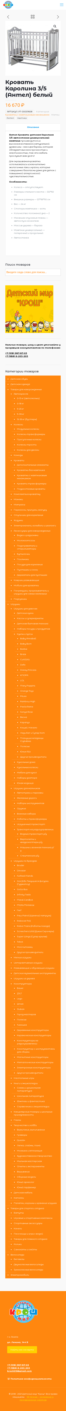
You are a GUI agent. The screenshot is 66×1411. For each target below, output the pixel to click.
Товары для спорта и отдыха (27, 1208)
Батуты (19, 1212)
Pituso (23, 696)
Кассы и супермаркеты (30, 618)
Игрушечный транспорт (31, 824)
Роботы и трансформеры (32, 819)
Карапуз (25, 722)
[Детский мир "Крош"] (8, 5)
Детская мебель (23, 1192)
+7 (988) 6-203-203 (16, 356)
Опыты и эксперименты (30, 1166)
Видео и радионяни (27, 535)
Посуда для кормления (30, 564)
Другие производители (33, 757)
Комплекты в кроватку (27, 494)
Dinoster (21, 870)
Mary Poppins (27, 685)
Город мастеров (26, 1014)
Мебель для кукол (27, 772)
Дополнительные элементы (33, 465)
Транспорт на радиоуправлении (35, 829)
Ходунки (18, 520)
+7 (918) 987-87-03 (16, 353)
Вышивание (23, 1171)
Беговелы (19, 1259)
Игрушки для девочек (25, 608)
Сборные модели (26, 1177)
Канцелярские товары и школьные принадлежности (33, 1113)
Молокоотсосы (26, 540)
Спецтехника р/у (29, 855)
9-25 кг (20, 408)
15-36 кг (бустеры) (27, 419)
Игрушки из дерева (24, 978)
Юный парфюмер (26, 1187)
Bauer (20, 988)
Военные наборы (26, 813)
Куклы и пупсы (25, 634)
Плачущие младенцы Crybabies (31, 739)
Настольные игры (24, 1078)
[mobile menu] (61, 4)
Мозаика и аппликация (29, 1150)
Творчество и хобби (25, 1125)
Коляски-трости (27, 444)
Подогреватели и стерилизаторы (27, 547)
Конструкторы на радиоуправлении (27, 1042)
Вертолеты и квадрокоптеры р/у (31, 840)
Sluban (21, 1009)
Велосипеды (17, 1254)
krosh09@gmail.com (19, 1371)
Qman (20, 1004)
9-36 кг (20, 414)
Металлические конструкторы (35, 1062)
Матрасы (19, 504)
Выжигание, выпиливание (31, 1129)
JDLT (19, 993)
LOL (22, 680)
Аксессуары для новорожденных (32, 530)
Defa (22, 664)
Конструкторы (23, 983)
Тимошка (22, 1025)
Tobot (20, 941)
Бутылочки (23, 554)
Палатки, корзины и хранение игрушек (35, 1203)
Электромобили (20, 1275)
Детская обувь (19, 379)
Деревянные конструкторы (33, 1030)
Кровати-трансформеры (31, 483)
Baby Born (26, 643)
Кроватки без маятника (31, 470)
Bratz (23, 654)
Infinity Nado (24, 894)
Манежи (18, 499)
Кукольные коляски (27, 767)
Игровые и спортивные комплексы (33, 1218)
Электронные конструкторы (34, 1067)
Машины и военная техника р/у (37, 849)
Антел (10, 118)
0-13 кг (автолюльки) (28, 398)
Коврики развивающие (26, 580)
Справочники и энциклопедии (33, 1106)
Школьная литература (30, 1096)
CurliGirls (24, 659)
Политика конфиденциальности (31, 1378)
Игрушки (15, 604)
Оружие (21, 808)
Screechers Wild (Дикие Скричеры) (35, 931)
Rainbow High (27, 701)
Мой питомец (25, 947)
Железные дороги (27, 798)
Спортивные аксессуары (28, 1223)
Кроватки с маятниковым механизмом (27, 114)
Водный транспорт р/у (33, 834)
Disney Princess (28, 670)
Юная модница (25, 783)
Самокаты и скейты (25, 1249)
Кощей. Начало (28, 727)
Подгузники (20, 599)
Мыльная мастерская (29, 1161)
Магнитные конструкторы (32, 1057)
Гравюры (22, 1135)
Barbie (23, 649)
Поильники (23, 559)
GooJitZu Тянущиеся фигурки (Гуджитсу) (33, 882)
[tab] (33, 127)
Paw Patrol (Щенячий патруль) (34, 915)
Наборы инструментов (30, 803)
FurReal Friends (25, 876)
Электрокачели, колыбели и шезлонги (35, 525)
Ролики (18, 1244)
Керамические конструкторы (34, 1035)
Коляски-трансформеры (31, 434)
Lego (19, 998)
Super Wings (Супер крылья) (32, 936)
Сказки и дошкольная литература (29, 1089)
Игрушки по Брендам (25, 861)
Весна (23, 717)
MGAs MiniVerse (25, 905)
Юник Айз (25, 751)
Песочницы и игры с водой (28, 1233)
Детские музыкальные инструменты (35, 973)
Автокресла (21, 394)
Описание (33, 127)
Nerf (19, 910)
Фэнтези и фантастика (31, 1101)
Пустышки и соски (27, 569)
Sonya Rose (26, 712)
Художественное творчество (34, 1156)
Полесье (25, 746)
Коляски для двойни (28, 450)
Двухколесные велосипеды (29, 1264)
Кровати (19, 460)
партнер (22, 118)
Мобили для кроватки (26, 585)
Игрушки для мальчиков (27, 788)
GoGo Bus (22, 889)
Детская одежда (20, 384)
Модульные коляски (28, 429)
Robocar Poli (24, 920)
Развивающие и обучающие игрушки (34, 968)
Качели (18, 1228)
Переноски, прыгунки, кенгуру (30, 510)
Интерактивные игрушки (28, 962)
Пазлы (17, 1120)
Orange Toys (26, 691)
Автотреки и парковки (30, 792)
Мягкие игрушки (22, 957)
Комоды (18, 455)
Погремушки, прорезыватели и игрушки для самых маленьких (31, 592)
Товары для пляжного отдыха (30, 1239)
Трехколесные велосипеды (28, 1269)
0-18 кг (20, 403)
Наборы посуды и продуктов (33, 628)
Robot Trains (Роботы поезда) (33, 926)
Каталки (19, 1198)
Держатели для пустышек (32, 575)
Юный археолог (25, 1182)
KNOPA (24, 675)
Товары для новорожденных (26, 389)
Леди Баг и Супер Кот (32, 733)
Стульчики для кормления (28, 515)
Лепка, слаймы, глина (28, 1145)
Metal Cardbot (25, 900)
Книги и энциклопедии (26, 1083)
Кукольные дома (26, 762)
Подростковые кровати (31, 489)
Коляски (18, 424)
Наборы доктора (27, 778)
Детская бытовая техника (32, 623)
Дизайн (21, 1140)
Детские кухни (25, 613)
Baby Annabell (28, 638)
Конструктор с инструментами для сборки (36, 1050)
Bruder (20, 865)
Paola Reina (26, 706)
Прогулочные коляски (29, 439)
